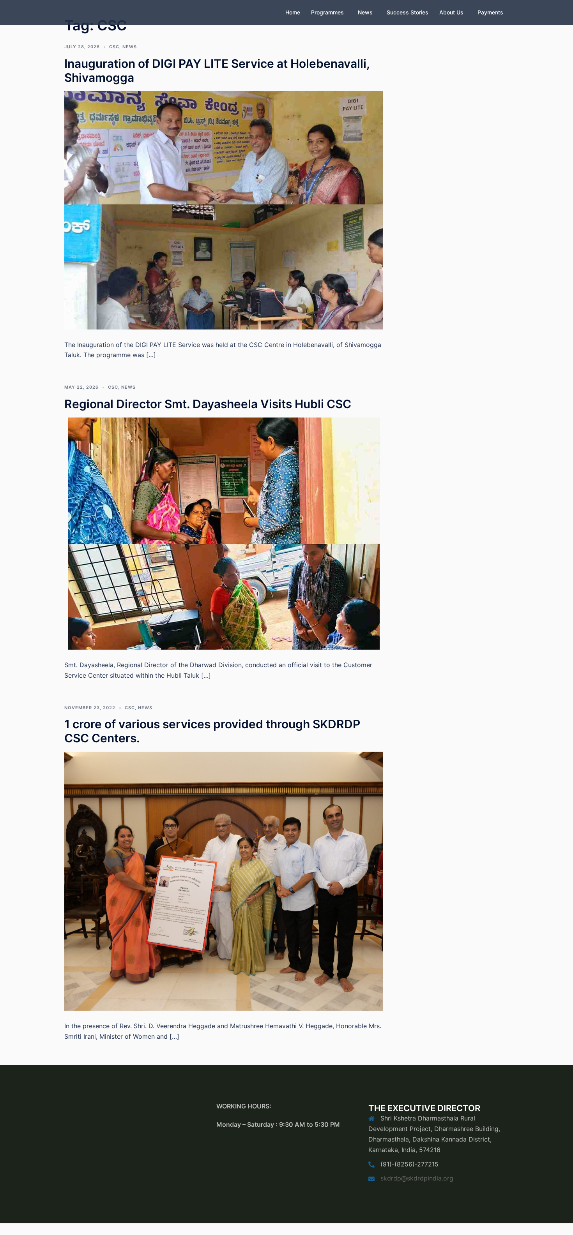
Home (292, 12)
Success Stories (407, 12)
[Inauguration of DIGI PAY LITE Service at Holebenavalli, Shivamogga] (223, 209)
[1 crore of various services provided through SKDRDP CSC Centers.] (223, 880)
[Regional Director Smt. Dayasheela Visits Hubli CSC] (224, 533)
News (365, 12)
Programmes (327, 12)
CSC (114, 46)
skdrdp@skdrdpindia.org (416, 1178)
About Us (451, 12)
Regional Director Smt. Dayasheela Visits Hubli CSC (207, 404)
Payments (490, 12)
